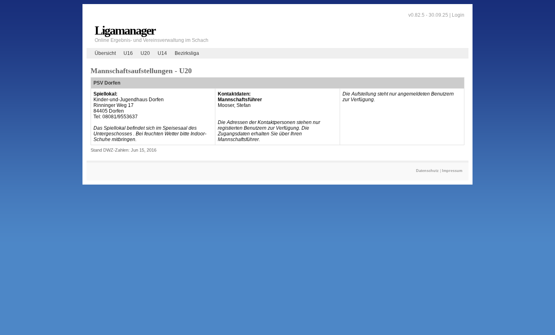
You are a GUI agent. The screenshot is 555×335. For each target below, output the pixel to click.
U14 (162, 53)
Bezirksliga (187, 53)
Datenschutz (427, 171)
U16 (128, 53)
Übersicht (105, 53)
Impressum (452, 171)
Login (458, 15)
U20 (145, 53)
